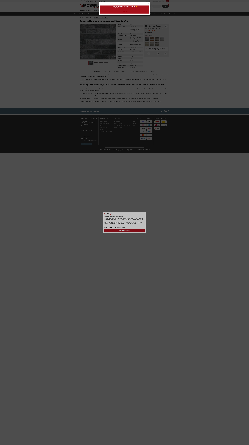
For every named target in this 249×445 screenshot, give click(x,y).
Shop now (125, 11)
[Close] (148, 3)
